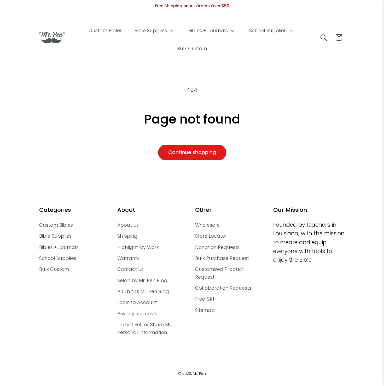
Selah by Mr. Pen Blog (142, 280)
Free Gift (204, 299)
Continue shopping (192, 152)
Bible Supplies (55, 236)
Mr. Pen (199, 373)
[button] (153, 31)
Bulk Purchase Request (222, 258)
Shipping (127, 236)
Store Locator (211, 236)
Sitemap (205, 310)
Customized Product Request (219, 273)
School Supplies (57, 258)
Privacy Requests (137, 313)
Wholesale (207, 225)
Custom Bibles (56, 225)
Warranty (128, 258)
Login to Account (137, 302)
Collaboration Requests (223, 288)
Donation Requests (217, 247)
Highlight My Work (138, 247)
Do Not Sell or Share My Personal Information (144, 328)
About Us (128, 225)
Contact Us (130, 269)
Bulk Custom (54, 269)
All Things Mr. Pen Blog (143, 291)
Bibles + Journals (59, 247)
